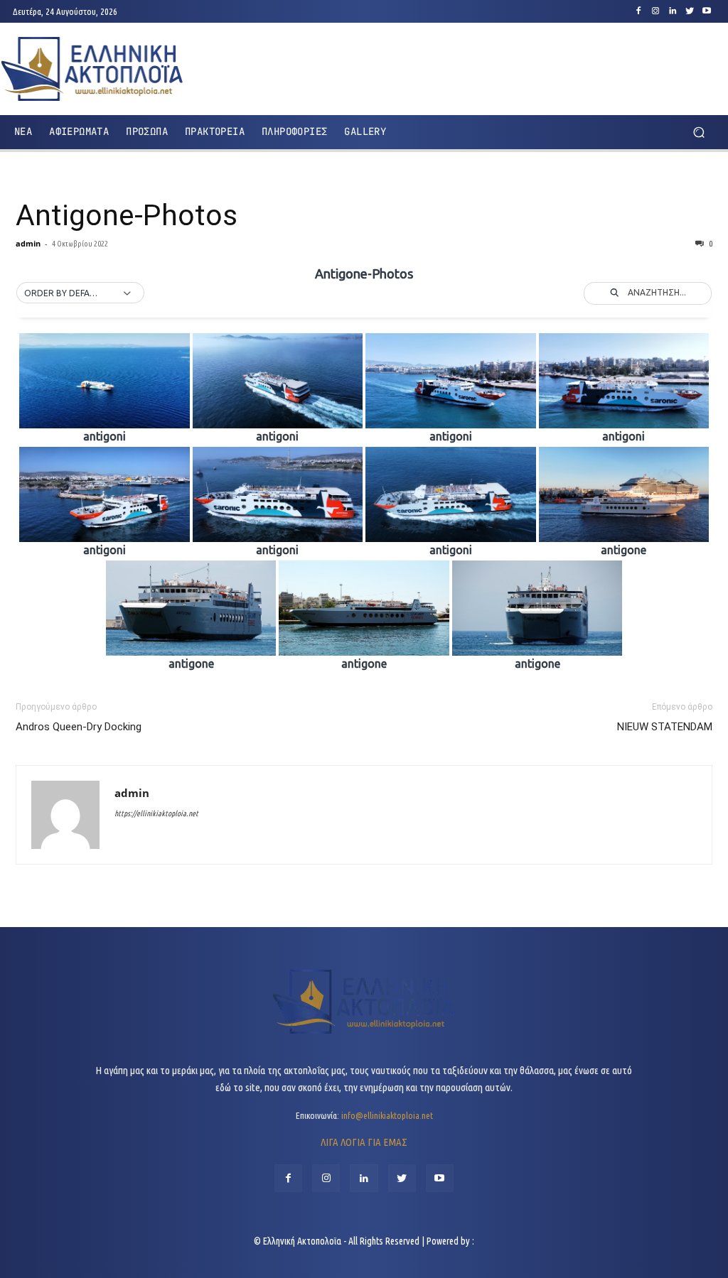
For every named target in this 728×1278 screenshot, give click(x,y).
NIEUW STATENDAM (664, 726)
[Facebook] (638, 11)
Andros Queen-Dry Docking (78, 726)
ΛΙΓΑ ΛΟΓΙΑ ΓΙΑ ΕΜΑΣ (364, 1142)
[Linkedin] (672, 11)
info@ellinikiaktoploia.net (387, 1115)
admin (28, 243)
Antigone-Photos (126, 215)
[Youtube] (706, 11)
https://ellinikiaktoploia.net (156, 813)
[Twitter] (689, 11)
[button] (698, 131)
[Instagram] (655, 11)
